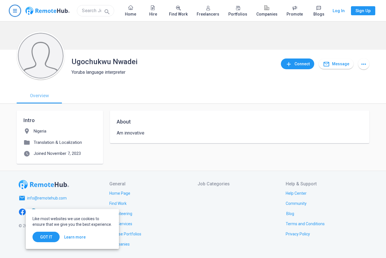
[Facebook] (22, 211)
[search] (95, 11)
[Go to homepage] (47, 10)
